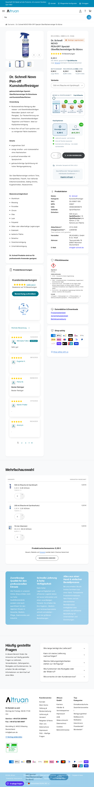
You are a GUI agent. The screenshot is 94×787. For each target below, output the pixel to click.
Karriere (60, 704)
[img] (16, 337)
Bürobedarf (78, 729)
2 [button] (21, 443)
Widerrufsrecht (62, 720)
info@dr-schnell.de (76, 248)
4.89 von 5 (31, 285)
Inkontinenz (78, 723)
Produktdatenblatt (58, 313)
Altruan (13, 775)
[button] (3, 11)
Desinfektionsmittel (81, 708)
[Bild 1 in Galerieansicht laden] (10, 64)
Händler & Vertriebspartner (63, 708)
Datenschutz (44, 727)
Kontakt (53, 3)
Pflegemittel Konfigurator (68, 3)
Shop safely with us (60, 352)
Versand (57, 63)
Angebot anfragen (66, 177)
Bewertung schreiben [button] (25, 294)
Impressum (43, 730)
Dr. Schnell (73, 196)
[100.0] (24, 308)
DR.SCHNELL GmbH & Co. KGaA (62, 36)
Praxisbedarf (78, 726)
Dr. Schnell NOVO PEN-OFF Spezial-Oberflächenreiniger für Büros (39, 24)
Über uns (42, 724)
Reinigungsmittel (80, 714)
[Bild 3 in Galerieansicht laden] (29, 64)
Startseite (11, 24)
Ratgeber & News (46, 721)
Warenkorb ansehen (47, 558)
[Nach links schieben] (34, 55)
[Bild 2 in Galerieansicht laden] (19, 64)
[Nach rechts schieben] (39, 55)
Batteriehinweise (63, 730)
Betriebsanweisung (58, 319)
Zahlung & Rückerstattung (45, 709)
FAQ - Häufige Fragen (44, 734)
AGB (58, 717)
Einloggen (85, 3)
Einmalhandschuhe (81, 704)
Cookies (60, 727)
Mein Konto (43, 705)
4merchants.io (18, 778)
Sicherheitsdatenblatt (59, 316)
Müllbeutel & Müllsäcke (78, 718)
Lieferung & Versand (43, 715)
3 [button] (25, 443)
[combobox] (47, 17)
